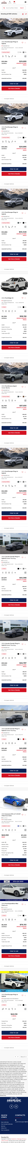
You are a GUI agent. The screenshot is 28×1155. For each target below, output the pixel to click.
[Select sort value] (25, 14)
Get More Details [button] (14, 88)
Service (3, 1126)
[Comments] (25, 56)
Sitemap (19, 1139)
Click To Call (14, 84)
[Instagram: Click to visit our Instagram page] (16, 1106)
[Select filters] (23, 14)
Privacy (24, 1139)
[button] (26, 28)
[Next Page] (18, 1057)
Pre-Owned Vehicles (7, 1124)
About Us (3, 1128)
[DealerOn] (5, 1137)
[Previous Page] (15, 1057)
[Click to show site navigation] (25, 2)
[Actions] (25, 42)
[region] (14, 75)
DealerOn (13, 1139)
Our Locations (5, 1130)
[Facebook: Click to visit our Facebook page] (11, 1106)
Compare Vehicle (9, 98)
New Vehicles (5, 1122)
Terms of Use (4, 1140)
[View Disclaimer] (15, 56)
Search (22, 7)
